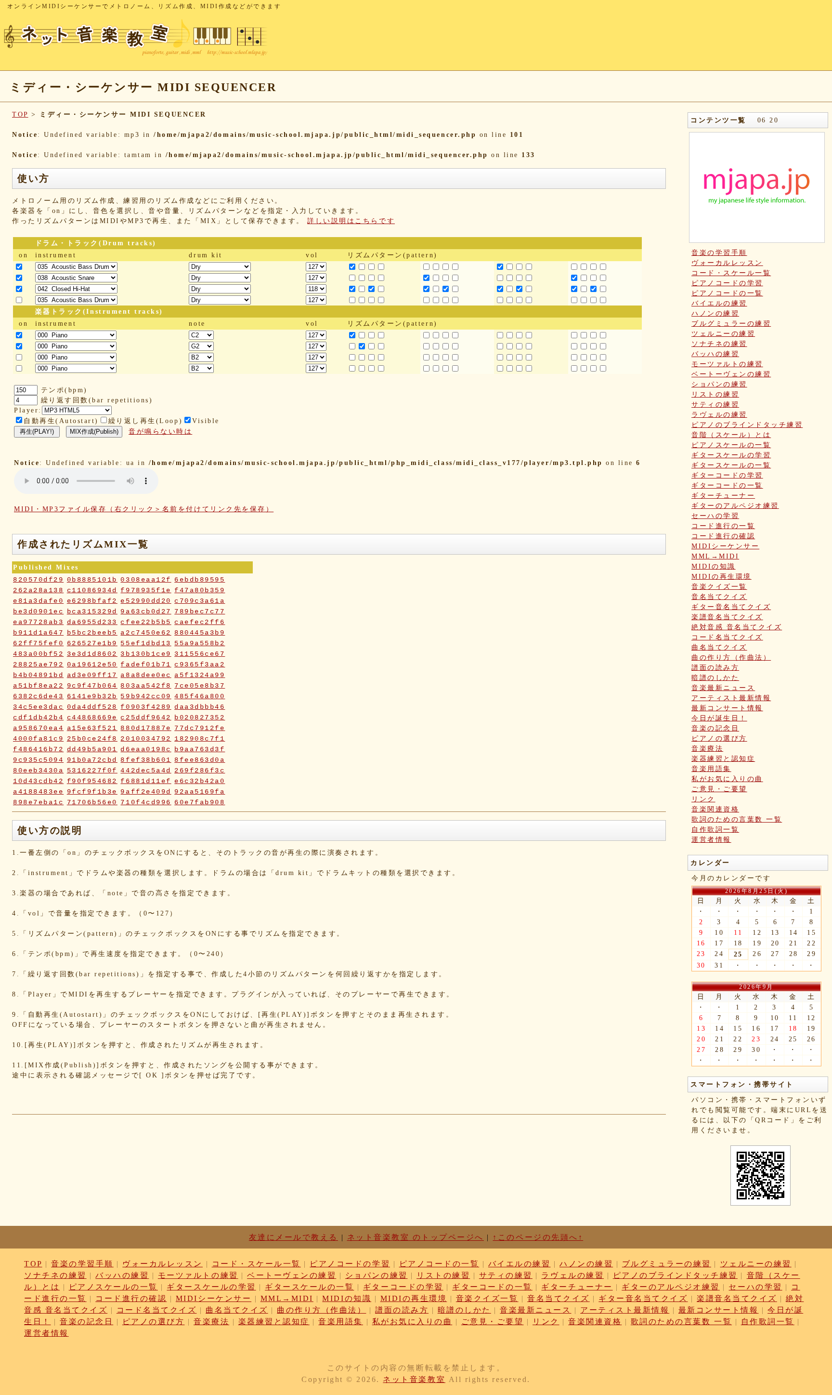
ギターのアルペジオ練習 (735, 505)
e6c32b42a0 (199, 781)
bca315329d (92, 611)
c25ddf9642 (145, 717)
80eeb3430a (38, 770)
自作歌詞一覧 (715, 829)
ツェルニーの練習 (723, 333)
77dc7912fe (199, 728)
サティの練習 (715, 404)
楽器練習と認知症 (723, 758)
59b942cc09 (145, 696)
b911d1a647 (38, 633)
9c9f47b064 (92, 686)
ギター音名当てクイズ (731, 607)
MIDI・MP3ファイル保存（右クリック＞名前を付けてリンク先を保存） (143, 509)
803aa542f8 (145, 686)
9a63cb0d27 (145, 611)
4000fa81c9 (38, 739)
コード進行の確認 (723, 536)
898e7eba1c (38, 802)
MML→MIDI (715, 556)
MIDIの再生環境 (721, 576)
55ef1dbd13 (145, 643)
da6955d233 (92, 622)
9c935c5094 (38, 760)
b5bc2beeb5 (92, 633)
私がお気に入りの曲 (727, 779)
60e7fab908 (199, 802)
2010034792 (145, 739)
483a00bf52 (38, 654)
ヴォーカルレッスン (727, 262)
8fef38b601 (145, 760)
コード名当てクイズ (727, 637)
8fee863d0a (199, 760)
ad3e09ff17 (92, 675)
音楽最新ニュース (723, 687)
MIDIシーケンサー (725, 546)
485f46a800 (199, 696)
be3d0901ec (38, 611)
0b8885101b (92, 580)
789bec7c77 (199, 611)
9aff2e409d (145, 792)
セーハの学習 (715, 515)
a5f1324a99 (199, 675)
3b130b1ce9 (145, 654)
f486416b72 (38, 749)
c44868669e (92, 717)
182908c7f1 (199, 739)
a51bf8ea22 (38, 686)
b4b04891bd (38, 675)
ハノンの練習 (715, 313)
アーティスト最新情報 (731, 698)
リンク (703, 799)
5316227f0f (92, 770)
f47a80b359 (199, 590)
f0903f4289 (145, 707)
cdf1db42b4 (38, 717)
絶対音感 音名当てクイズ (736, 627)
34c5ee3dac (38, 707)
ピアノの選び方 (719, 738)
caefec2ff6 (199, 622)
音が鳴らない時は (160, 431)
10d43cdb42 (38, 781)
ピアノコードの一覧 (727, 293)
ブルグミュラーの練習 (731, 323)
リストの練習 (715, 394)
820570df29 (38, 580)
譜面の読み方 (715, 667)
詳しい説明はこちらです (351, 221)
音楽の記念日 (715, 728)
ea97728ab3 (38, 622)
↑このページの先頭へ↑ (538, 1237)
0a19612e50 (92, 664)
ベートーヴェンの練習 (731, 374)
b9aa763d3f (199, 749)
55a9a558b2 (199, 643)
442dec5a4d (145, 770)
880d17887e (145, 728)
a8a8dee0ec (145, 675)
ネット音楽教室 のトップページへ (415, 1237)
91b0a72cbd (92, 760)
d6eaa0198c (145, 749)
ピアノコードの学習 (727, 283)
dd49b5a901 (92, 749)
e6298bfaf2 (92, 601)
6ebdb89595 (199, 580)
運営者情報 (711, 839)
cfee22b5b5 (145, 622)
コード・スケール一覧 (731, 273)
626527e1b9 (92, 643)
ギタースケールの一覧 (731, 465)
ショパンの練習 (719, 384)
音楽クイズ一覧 (719, 586)
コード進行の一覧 (723, 526)
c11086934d (92, 590)
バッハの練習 (715, 354)
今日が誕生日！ (719, 718)
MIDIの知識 (713, 566)
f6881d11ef (145, 781)
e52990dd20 (145, 601)
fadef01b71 (145, 664)
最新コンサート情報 (727, 708)
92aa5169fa (199, 792)
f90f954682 (92, 781)
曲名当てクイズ (719, 647)
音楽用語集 (711, 768)
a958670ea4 (38, 728)
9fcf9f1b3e (92, 792)
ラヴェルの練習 (719, 414)
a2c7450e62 (145, 633)
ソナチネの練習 (719, 343)
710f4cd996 (145, 802)
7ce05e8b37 (199, 686)
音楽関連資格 (715, 809)
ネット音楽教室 (414, 1379)
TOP (20, 114)
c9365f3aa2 (199, 664)
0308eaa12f (145, 580)
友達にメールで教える (293, 1237)
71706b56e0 (92, 802)
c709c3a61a (199, 601)
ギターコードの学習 (727, 475)
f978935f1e (145, 590)
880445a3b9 (199, 633)
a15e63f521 (92, 728)
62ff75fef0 (38, 643)
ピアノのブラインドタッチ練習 (747, 424)
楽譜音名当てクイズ (727, 617)
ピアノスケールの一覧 (731, 445)
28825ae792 (38, 664)
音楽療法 (707, 748)
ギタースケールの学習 (731, 455)
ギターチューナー (723, 495)
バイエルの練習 (719, 303)
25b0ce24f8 (92, 739)
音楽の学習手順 (719, 252)
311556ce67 (199, 654)
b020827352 (199, 717)
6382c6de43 (38, 696)
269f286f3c (199, 770)
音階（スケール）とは (731, 434)
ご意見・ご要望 (719, 789)
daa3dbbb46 (199, 707)
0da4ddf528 (92, 707)
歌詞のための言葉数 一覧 (736, 819)
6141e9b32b (92, 696)
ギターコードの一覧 (727, 485)
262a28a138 (38, 590)
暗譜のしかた (715, 677)
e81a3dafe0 (38, 601)
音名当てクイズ (719, 596)
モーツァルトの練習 (727, 364)
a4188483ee (38, 792)
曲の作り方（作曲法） (731, 657)
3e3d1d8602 (92, 654)
